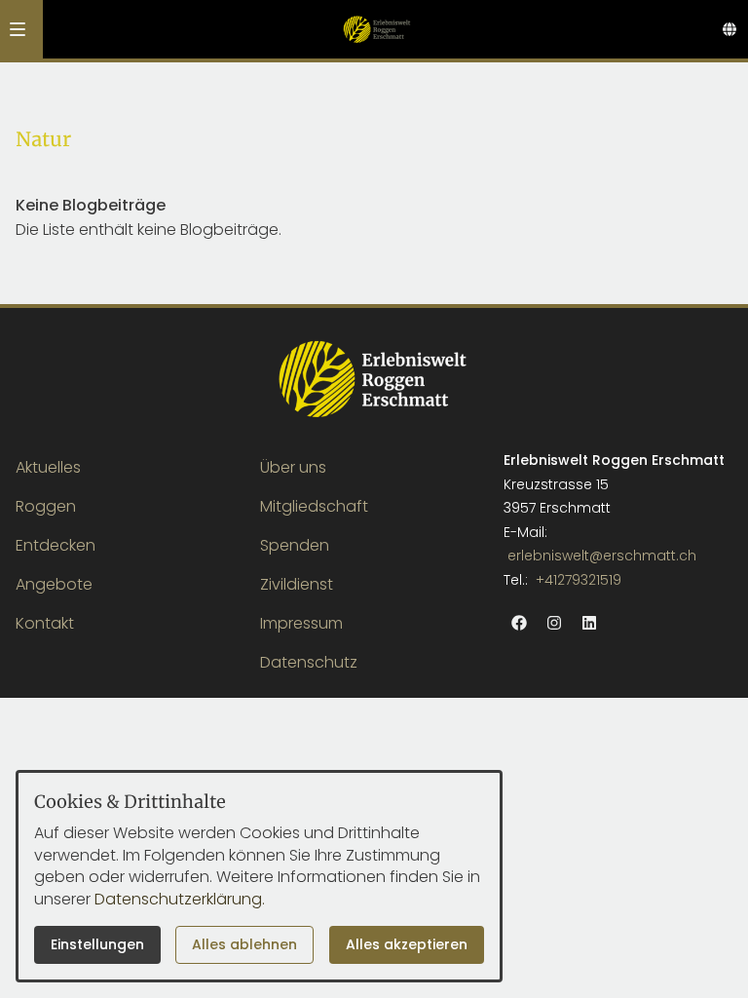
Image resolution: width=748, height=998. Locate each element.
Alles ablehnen (244, 944)
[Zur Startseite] (376, 29)
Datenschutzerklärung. (179, 899)
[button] (17, 29)
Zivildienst (296, 584)
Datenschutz (308, 662)
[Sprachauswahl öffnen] (729, 29)
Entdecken (55, 545)
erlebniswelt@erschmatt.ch (601, 555)
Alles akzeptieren (407, 944)
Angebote (54, 584)
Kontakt (45, 623)
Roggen (46, 506)
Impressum (301, 623)
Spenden (294, 545)
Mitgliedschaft (314, 506)
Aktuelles (48, 467)
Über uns (293, 467)
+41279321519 (578, 580)
